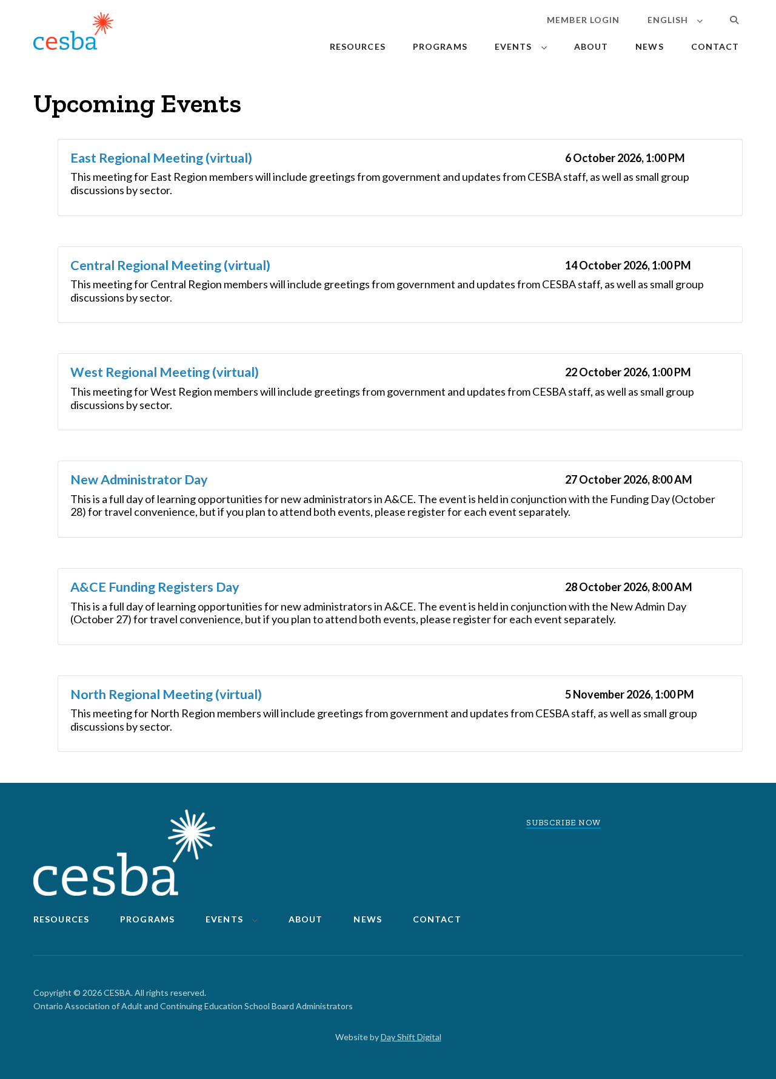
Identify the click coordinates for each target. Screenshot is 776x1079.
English (668, 20)
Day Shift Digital (411, 1037)
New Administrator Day (139, 479)
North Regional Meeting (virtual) (166, 694)
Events (513, 46)
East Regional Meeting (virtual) (161, 158)
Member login (583, 20)
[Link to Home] (73, 33)
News (649, 46)
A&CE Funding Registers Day (154, 587)
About (591, 46)
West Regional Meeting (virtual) (164, 372)
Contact (715, 46)
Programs (440, 46)
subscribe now (563, 822)
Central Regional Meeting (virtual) (170, 265)
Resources (358, 46)
